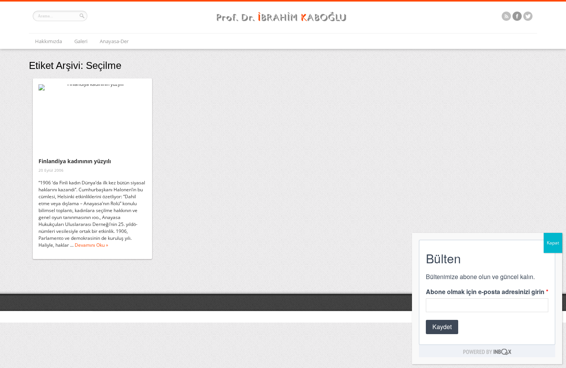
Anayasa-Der (114, 41)
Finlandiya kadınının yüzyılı (75, 161)
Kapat (553, 242)
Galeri (80, 41)
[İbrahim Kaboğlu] (283, 22)
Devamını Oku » (91, 245)
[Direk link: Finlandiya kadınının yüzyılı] (92, 119)
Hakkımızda (48, 41)
